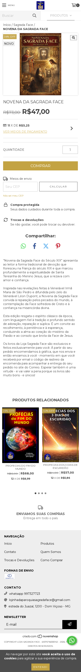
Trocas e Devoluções (19, 560)
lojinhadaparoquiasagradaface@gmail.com (39, 600)
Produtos (47, 543)
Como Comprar (51, 560)
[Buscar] (34, 15)
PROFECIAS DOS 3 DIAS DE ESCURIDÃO (60, 466)
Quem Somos (50, 552)
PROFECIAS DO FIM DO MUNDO (21, 467)
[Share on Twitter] (46, 246)
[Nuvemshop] (40, 637)
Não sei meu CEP (13, 195)
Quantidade (13, 150)
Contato (10, 552)
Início (7, 25)
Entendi (40, 666)
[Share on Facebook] (34, 246)
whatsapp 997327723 (24, 594)
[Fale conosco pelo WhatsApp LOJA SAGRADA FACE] (72, 640)
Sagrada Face (23, 25)
